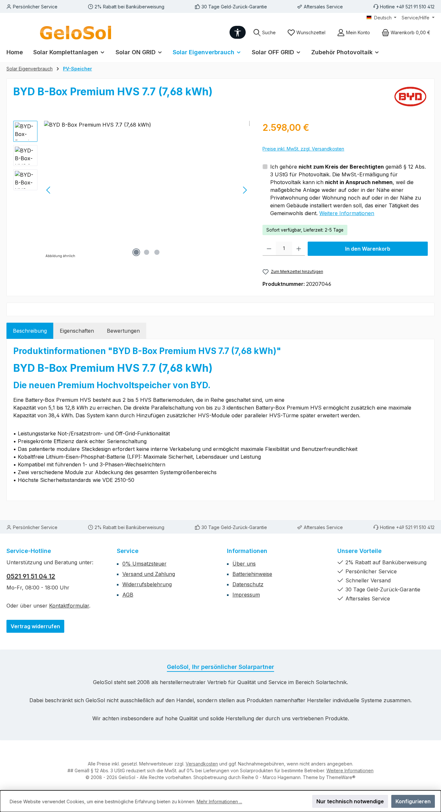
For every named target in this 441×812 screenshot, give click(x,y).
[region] (131, 190)
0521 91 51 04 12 (30, 576)
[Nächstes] (245, 190)
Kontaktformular (69, 605)
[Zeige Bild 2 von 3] (146, 252)
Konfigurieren (413, 801)
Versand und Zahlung (148, 574)
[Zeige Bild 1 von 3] (136, 252)
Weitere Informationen (346, 213)
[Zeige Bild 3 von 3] (156, 252)
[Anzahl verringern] (269, 249)
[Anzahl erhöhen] (298, 249)
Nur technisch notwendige (350, 801)
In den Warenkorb (367, 248)
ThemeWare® (340, 777)
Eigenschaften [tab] (77, 331)
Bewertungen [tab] (123, 331)
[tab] (29, 331)
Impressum (246, 594)
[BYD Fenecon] (410, 96)
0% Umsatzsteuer (144, 563)
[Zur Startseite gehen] (75, 32)
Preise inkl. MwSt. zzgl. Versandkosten (303, 148)
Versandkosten (202, 763)
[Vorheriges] (49, 190)
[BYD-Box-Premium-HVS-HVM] (147, 190)
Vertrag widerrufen (35, 626)
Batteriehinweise (252, 574)
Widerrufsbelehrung (147, 584)
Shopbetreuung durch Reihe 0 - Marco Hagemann (247, 777)
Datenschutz (247, 584)
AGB (127, 594)
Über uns (244, 563)
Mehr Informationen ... (219, 801)
